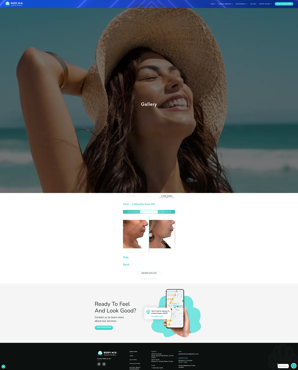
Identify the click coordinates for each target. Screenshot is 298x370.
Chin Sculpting (135, 363)
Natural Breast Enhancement (135, 368)
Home (131, 356)
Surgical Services (224, 4)
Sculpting (133, 359)
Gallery (253, 4)
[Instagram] (104, 364)
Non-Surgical (240, 4)
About (213, 4)
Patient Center (264, 4)
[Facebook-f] (99, 364)
